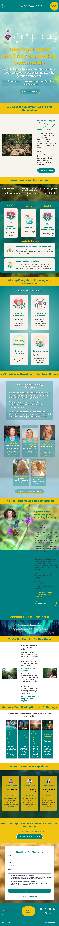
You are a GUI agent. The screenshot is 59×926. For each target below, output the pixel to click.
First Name (11, 855)
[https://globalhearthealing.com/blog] (35, 725)
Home (19, 5)
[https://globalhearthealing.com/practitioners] (47, 725)
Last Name (11, 862)
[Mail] (45, 909)
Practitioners (27, 5)
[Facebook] (50, 909)
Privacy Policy (6, 922)
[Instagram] (54, 909)
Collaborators (37, 5)
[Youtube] (41, 909)
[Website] (50, 913)
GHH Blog (20, 6)
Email (10, 869)
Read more (11, 806)
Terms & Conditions (49, 922)
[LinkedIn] (45, 913)
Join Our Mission (30, 6)
